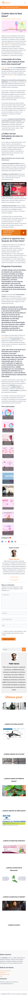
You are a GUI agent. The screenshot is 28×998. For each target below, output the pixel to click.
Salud (2, 7)
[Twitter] (5, 541)
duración (5, 67)
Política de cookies (4, 974)
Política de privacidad (5, 970)
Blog (1, 976)
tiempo (10, 44)
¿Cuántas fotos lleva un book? (14, 724)
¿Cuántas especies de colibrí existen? (14, 810)
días (12, 74)
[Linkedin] (12, 541)
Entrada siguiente (14, 580)
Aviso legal (2, 972)
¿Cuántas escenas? (14, 925)
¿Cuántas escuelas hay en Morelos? (14, 841)
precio (3, 337)
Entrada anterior (14, 577)
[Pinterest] (9, 541)
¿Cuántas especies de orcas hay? (14, 754)
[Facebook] (2, 541)
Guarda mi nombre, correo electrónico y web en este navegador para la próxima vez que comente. (13, 633)
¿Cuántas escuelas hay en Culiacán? (14, 897)
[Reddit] (15, 541)
